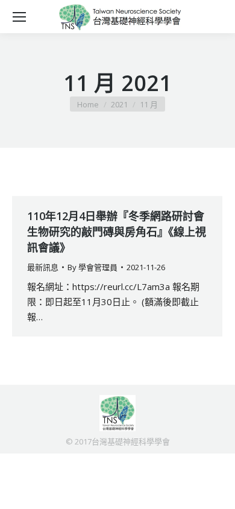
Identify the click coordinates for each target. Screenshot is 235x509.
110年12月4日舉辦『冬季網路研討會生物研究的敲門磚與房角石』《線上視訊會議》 (116, 232)
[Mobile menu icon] (19, 17)
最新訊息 (42, 267)
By (92, 267)
